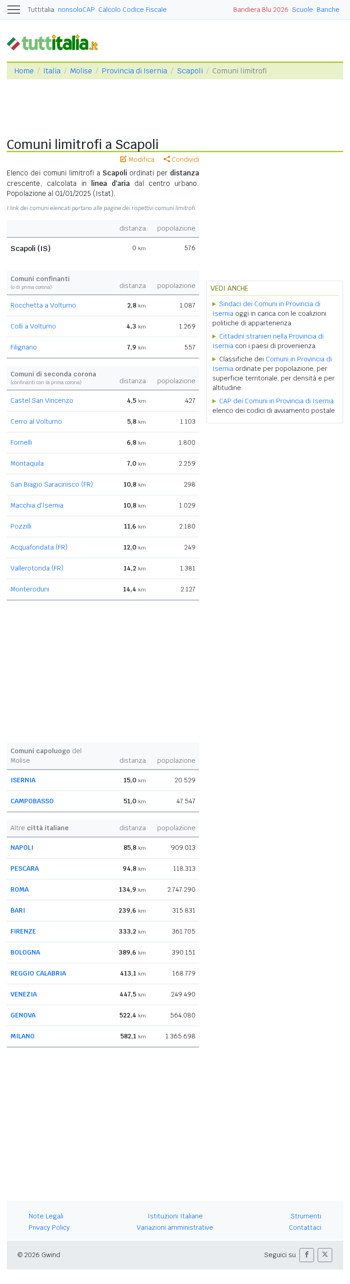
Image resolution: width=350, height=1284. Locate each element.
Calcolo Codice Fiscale (132, 9)
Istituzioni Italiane (175, 1216)
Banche (328, 9)
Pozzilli (20, 526)
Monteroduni (29, 589)
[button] (306, 1255)
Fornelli (21, 442)
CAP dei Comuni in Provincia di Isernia (276, 401)
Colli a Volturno (33, 326)
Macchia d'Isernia (36, 505)
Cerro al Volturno (36, 421)
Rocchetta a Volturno (43, 305)
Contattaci (305, 1227)
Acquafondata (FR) (38, 547)
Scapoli (190, 71)
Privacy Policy (49, 1227)
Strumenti (306, 1216)
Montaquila (27, 463)
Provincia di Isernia (134, 71)
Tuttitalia (41, 9)
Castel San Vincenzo (41, 400)
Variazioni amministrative (175, 1227)
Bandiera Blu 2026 (260, 9)
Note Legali (46, 1216)
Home (24, 71)
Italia (52, 71)
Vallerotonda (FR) (36, 568)
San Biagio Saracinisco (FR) (51, 484)
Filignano (23, 347)
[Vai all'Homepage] (56, 42)
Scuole (302, 9)
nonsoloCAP (76, 9)
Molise (81, 71)
